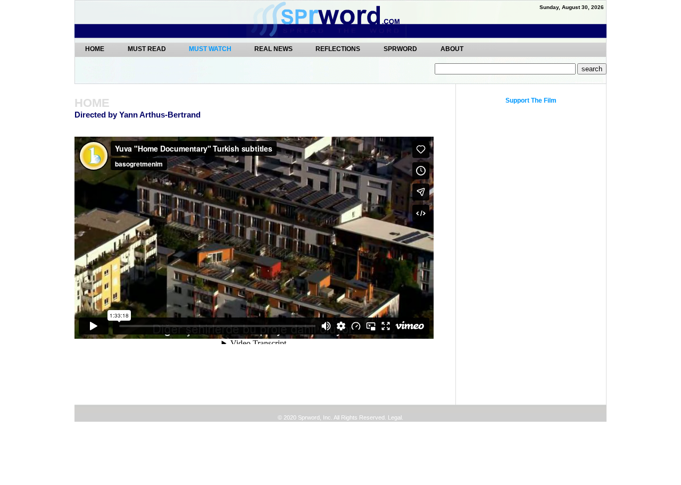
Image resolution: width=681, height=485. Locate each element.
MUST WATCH (211, 49)
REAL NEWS (274, 48)
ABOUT (452, 48)
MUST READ (148, 48)
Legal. (394, 417)
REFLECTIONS (337, 48)
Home (94, 48)
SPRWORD (400, 48)
